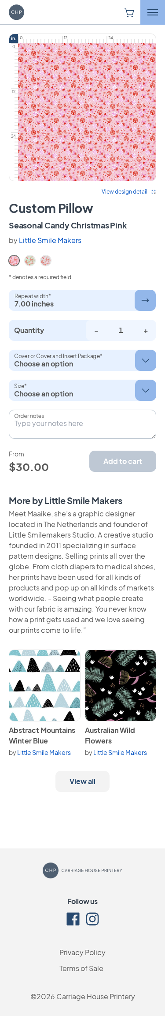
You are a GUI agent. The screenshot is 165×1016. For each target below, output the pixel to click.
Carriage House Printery (95, 996)
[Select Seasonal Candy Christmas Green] (30, 259)
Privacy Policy (82, 952)
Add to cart (122, 461)
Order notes (29, 415)
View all (82, 781)
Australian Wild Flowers (110, 735)
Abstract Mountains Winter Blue (42, 735)
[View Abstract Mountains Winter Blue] (45, 685)
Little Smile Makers (50, 240)
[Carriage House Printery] (28, 12)
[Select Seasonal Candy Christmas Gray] (45, 259)
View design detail (124, 191)
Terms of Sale (81, 968)
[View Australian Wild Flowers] (121, 685)
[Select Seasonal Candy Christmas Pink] (14, 259)
